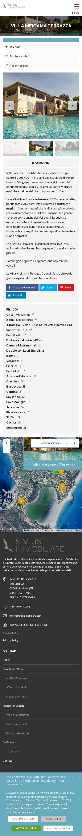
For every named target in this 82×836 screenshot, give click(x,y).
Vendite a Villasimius (17, 714)
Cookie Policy (10, 633)
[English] (78, 13)
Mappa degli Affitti (16, 696)
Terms (78, 530)
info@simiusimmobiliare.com (25, 615)
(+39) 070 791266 (20, 606)
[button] (72, 105)
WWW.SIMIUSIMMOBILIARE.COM (29, 624)
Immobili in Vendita (13, 705)
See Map (14, 46)
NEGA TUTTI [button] (53, 818)
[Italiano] (74, 13)
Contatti (7, 760)
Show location (50, 443)
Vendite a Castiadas (17, 724)
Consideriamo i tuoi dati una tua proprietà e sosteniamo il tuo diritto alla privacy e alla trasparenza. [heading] (36, 780)
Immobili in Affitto (13, 668)
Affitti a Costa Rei (16, 687)
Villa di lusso (30, 324)
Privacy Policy (10, 640)
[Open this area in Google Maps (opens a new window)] (7, 529)
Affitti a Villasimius (16, 678)
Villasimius (23, 314)
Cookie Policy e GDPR (23, 818)
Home (6, 659)
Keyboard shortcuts (32, 530)
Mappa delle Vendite (17, 733)
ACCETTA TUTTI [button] (26, 828)
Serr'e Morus (25, 319)
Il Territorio (12, 751)
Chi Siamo (8, 742)
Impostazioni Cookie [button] (58, 828)
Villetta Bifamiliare (56, 324)
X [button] (75, 777)
